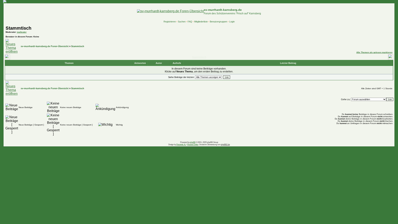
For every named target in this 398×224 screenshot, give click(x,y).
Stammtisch (18, 28)
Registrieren (170, 21)
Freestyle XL (181, 144)
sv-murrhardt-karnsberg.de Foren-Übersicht (45, 46)
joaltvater (22, 32)
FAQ (190, 21)
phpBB (192, 142)
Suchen (182, 21)
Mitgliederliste (201, 21)
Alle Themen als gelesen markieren (374, 52)
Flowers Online (192, 144)
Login (232, 21)
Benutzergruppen (218, 21)
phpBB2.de (225, 144)
